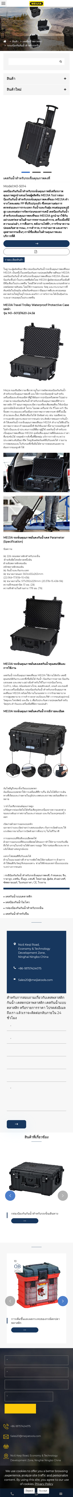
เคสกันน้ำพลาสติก (32, 41)
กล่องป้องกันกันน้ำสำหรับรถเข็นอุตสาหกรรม (30, 1215)
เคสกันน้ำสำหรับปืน (17, 913)
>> (24, 1224)
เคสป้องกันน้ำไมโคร (17, 902)
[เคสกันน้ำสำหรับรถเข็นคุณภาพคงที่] (36, 135)
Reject (29, 1490)
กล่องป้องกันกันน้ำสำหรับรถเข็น (23, 45)
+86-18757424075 (29, 968)
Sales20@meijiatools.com (35, 980)
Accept (43, 1490)
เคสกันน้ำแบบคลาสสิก (18, 896)
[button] (10, 1196)
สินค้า (15, 41)
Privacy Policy (44, 1484)
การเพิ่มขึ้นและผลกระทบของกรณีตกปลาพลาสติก (35, 1320)
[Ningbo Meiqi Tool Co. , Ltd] (36, 3)
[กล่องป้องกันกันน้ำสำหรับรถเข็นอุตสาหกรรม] (36, 1177)
